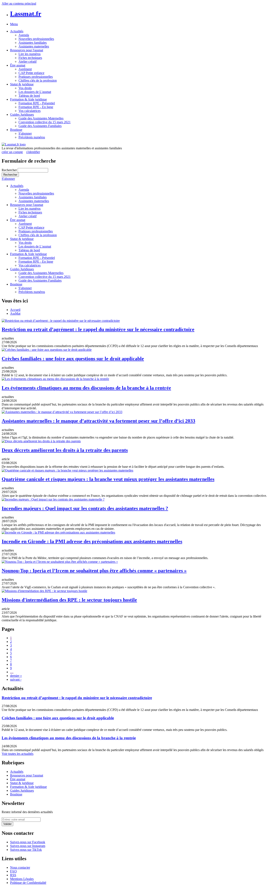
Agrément (25, 69)
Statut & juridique (22, 84)
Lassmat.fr (25, 13)
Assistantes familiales (32, 42)
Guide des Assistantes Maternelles (40, 118)
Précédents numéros (31, 137)
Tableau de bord (29, 95)
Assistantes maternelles (33, 46)
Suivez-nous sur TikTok (26, 849)
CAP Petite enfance (31, 73)
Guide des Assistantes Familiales (40, 126)
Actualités (16, 31)
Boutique (16, 129)
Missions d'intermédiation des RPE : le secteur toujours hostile (69, 600)
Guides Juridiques (22, 114)
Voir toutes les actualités (17, 753)
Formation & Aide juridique (28, 99)
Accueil (15, 309)
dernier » (16, 675)
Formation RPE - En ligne (35, 107)
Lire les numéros (29, 54)
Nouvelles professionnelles (36, 39)
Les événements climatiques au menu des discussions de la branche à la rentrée (86, 388)
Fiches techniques (30, 58)
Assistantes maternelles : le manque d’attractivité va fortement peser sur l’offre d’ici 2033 (98, 421)
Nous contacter (20, 867)
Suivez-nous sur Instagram (27, 846)
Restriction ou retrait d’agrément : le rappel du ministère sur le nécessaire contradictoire (98, 329)
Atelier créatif (27, 61)
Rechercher (10, 170)
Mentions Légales (22, 879)
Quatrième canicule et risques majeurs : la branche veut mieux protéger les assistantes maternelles (108, 479)
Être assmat (17, 65)
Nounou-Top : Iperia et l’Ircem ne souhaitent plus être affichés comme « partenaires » (94, 570)
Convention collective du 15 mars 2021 (44, 122)
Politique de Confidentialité (28, 882)
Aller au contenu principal (19, 3)
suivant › (15, 679)
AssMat (15, 313)
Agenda (23, 35)
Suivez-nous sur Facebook (27, 842)
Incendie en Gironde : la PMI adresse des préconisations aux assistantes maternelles (92, 541)
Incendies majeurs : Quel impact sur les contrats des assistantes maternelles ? (85, 508)
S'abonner (25, 133)
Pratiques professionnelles (35, 76)
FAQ (13, 871)
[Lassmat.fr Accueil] (14, 144)
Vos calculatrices (29, 111)
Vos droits (25, 88)
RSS (13, 875)
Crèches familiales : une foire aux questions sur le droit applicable (73, 358)
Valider (7, 824)
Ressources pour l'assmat (26, 50)
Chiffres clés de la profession (37, 80)
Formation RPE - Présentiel (36, 103)
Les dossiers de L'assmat (34, 92)
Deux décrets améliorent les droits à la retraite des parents (65, 450)
